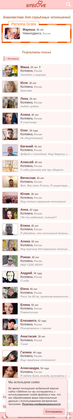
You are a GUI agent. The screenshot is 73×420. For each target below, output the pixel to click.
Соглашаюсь (54, 411)
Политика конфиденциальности (41, 404)
